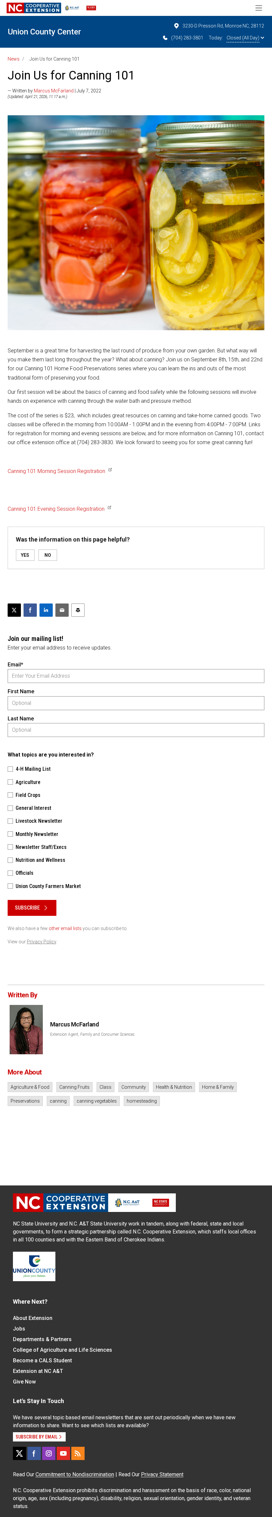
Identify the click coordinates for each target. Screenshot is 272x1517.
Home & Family (218, 1087)
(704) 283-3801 (187, 37)
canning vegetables (97, 1101)
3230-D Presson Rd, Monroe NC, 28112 (223, 25)
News (14, 59)
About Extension (32, 1318)
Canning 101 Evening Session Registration (56, 509)
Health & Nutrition (174, 1087)
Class (105, 1087)
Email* (15, 664)
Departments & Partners (42, 1339)
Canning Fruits (74, 1087)
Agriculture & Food (30, 1087)
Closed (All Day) (243, 37)
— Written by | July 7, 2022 (54, 90)
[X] (19, 1453)
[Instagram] (48, 1453)
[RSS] (78, 1453)
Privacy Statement (162, 1474)
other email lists (65, 928)
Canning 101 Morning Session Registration (56, 471)
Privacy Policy (41, 941)
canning (58, 1101)
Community (133, 1087)
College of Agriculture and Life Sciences (62, 1350)
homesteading (142, 1101)
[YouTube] (63, 1453)
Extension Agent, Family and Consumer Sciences (92, 1034)
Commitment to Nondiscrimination (74, 1474)
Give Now (24, 1382)
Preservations (25, 1101)
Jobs (19, 1329)
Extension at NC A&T (38, 1371)
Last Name (21, 718)
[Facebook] (34, 1453)
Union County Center (44, 31)
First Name (21, 691)
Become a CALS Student (42, 1360)
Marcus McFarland (54, 90)
